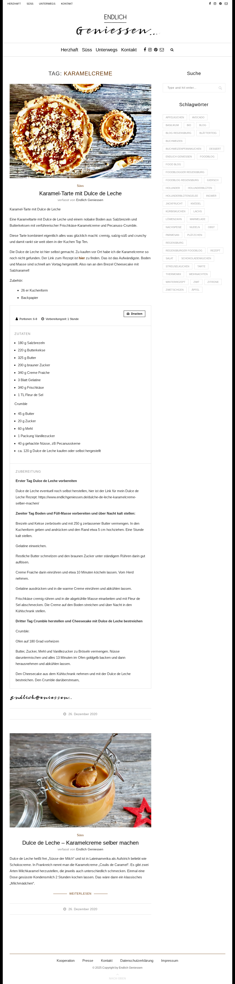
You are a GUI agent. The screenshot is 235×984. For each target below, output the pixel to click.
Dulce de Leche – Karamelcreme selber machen (80, 843)
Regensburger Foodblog (184, 250)
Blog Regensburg (178, 133)
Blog (202, 125)
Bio (189, 125)
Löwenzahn (174, 219)
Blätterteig (208, 133)
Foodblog (207, 156)
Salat (169, 258)
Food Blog (173, 164)
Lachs (197, 211)
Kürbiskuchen (175, 211)
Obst (211, 227)
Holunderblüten (200, 188)
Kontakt (67, 3)
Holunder (173, 188)
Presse (87, 960)
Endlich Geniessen (89, 200)
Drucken (136, 313)
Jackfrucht (174, 203)
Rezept (215, 250)
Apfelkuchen (175, 117)
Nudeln (195, 227)
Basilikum (172, 125)
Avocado (198, 117)
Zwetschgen (175, 289)
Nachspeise (174, 227)
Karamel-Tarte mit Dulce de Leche (80, 193)
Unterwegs (47, 3)
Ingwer (211, 195)
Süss (30, 3)
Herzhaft (14, 3)
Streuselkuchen (177, 266)
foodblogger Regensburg (185, 172)
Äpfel (195, 289)
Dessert (215, 148)
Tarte (201, 266)
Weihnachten (198, 274)
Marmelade (197, 219)
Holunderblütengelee (182, 195)
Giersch (212, 180)
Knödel (196, 203)
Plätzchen (194, 235)
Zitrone (213, 282)
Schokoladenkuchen (196, 258)
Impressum (169, 960)
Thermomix (173, 274)
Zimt (196, 282)
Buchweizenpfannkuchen (183, 148)
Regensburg (175, 242)
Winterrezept (175, 282)
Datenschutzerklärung (136, 960)
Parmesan (172, 235)
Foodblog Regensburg (182, 180)
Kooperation (66, 960)
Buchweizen (174, 141)
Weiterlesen (80, 893)
